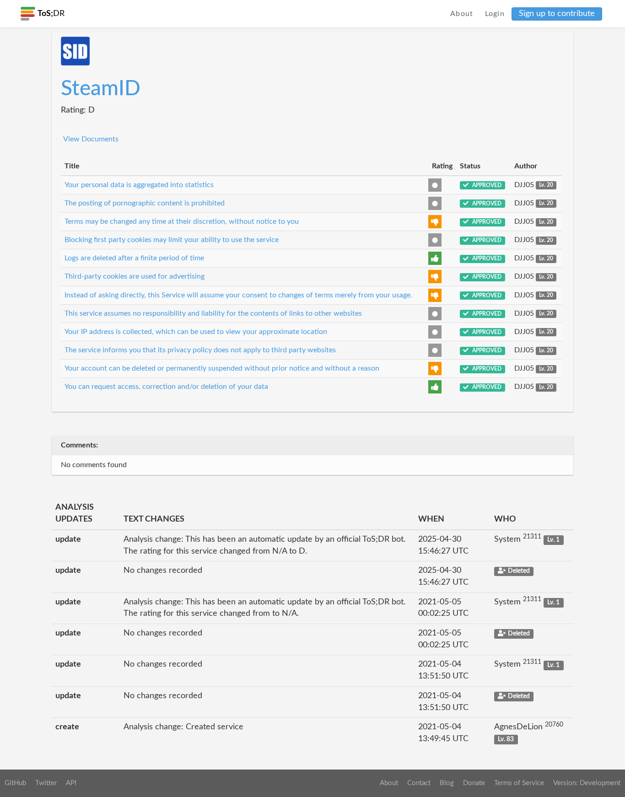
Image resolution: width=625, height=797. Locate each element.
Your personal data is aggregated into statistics (139, 184)
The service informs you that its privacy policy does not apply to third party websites (200, 350)
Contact (419, 783)
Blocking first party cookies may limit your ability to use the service (172, 239)
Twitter (46, 783)
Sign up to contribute (557, 14)
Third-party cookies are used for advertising (135, 276)
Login (495, 13)
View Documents (91, 139)
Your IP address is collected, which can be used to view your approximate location (196, 331)
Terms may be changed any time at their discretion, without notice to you (182, 221)
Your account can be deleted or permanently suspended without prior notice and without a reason (222, 368)
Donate (474, 783)
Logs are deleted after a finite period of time (134, 258)
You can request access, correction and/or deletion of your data (166, 386)
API (71, 783)
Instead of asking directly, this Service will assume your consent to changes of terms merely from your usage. (238, 295)
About (462, 13)
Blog (447, 783)
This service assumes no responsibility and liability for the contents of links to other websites (213, 313)
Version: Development (586, 783)
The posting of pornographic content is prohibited (145, 203)
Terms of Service (519, 783)
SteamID (100, 88)
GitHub (15, 783)
